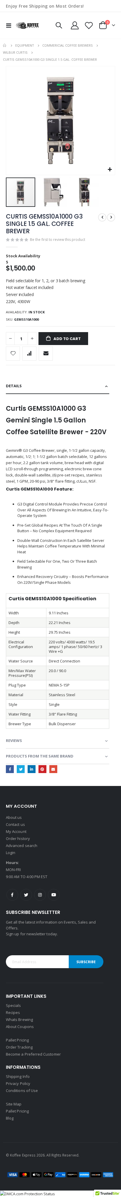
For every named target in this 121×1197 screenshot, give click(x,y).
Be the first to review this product (57, 239)
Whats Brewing (19, 1019)
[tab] (57, 386)
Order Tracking (19, 1047)
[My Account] (75, 25)
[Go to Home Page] (5, 45)
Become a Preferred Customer (33, 1054)
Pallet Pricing (17, 1040)
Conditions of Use (22, 1090)
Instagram (40, 895)
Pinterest (42, 769)
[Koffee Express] (27, 25)
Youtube (54, 895)
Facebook (10, 769)
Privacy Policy (18, 1083)
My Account (16, 831)
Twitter (21, 769)
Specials (13, 1005)
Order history (18, 838)
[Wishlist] (88, 25)
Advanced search (21, 845)
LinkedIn (32, 769)
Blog (10, 1118)
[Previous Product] (102, 217)
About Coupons (20, 1026)
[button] (110, 170)
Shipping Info (18, 1076)
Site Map (14, 1104)
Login (10, 852)
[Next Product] (111, 217)
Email (53, 769)
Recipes (13, 1012)
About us (14, 817)
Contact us (15, 824)
